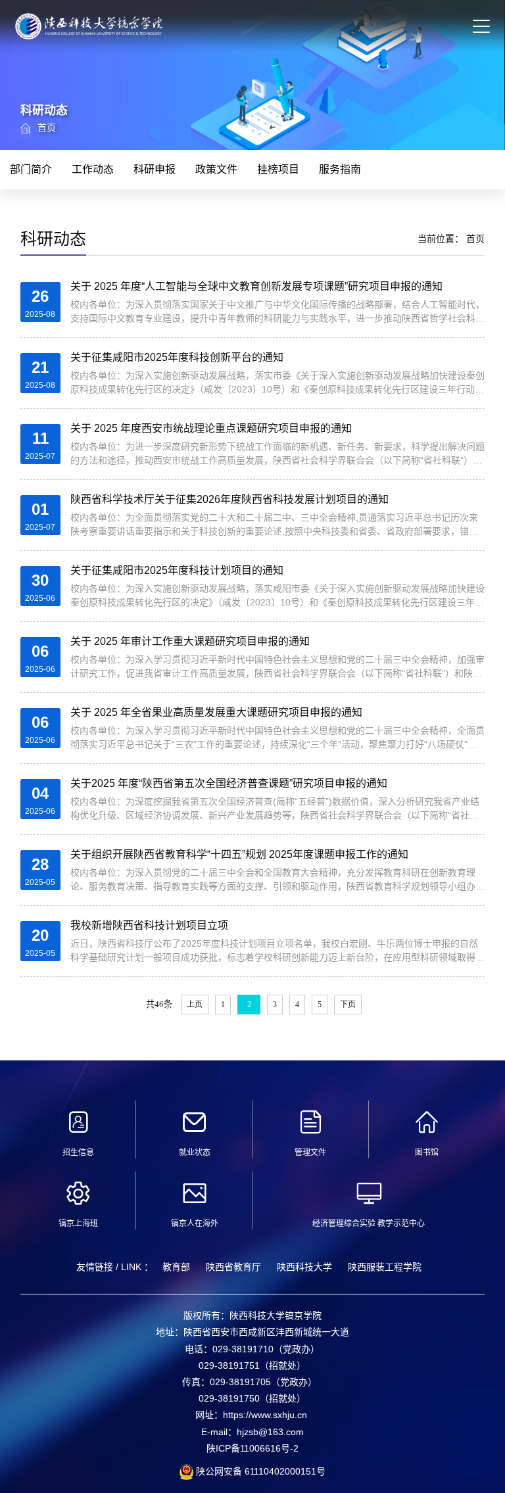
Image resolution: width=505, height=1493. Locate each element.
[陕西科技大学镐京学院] (88, 32)
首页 (46, 127)
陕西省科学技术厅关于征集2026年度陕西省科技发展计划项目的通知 (229, 499)
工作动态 (93, 169)
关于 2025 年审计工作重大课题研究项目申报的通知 (190, 641)
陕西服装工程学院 (384, 1267)
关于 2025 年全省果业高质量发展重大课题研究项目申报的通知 (216, 712)
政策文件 (216, 169)
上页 (195, 1004)
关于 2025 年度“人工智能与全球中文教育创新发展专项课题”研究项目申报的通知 (256, 286)
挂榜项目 (278, 169)
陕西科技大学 (304, 1267)
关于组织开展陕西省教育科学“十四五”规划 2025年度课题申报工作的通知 (239, 854)
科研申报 (154, 169)
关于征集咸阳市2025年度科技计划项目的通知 (176, 570)
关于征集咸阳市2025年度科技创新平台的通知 (176, 357)
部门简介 (31, 169)
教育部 (176, 1267)
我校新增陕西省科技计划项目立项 (149, 925)
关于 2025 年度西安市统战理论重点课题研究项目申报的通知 (211, 428)
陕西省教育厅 (233, 1267)
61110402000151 (279, 1471)
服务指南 (340, 169)
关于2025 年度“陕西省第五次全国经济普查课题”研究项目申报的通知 (228, 783)
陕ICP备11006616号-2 (252, 1448)
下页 (348, 1004)
